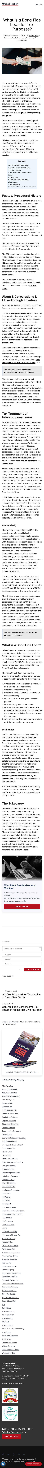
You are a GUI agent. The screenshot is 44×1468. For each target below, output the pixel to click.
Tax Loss (5, 1322)
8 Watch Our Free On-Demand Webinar (22, 187)
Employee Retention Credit (12, 1145)
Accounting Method (9, 1089)
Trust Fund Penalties (10, 1336)
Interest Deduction (9, 1183)
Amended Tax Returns (10, 1096)
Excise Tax (6, 1155)
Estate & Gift (7, 1152)
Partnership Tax (8, 1249)
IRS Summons (7, 1221)
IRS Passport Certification (12, 1214)
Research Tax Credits (10, 1280)
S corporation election (21, 313)
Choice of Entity (8, 1128)
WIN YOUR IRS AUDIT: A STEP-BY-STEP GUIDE (22, 1072)
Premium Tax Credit (9, 1256)
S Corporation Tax (9, 1291)
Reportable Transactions (11, 1273)
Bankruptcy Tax (8, 1100)
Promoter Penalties (9, 1259)
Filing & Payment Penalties (12, 1162)
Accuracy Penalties (9, 1093)
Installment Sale (8, 1179)
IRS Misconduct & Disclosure (13, 1211)
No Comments (22, 40)
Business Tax (7, 1107)
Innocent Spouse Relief (11, 1173)
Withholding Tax (8, 1353)
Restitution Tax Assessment (12, 1284)
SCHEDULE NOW (11, 1436)
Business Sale (7, 1103)
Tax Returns (6, 1332)
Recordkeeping (8, 1270)
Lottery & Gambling (9, 1232)
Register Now (22, 906)
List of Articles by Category (13, 1080)
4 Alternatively (13, 177)
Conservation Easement (11, 1131)
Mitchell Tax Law (8, 1238)
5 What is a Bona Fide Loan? (18, 180)
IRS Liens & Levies (9, 1207)
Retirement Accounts (10, 1287)
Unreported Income (9, 1343)
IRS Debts (6, 1200)
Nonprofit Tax (7, 1242)
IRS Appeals (6, 1193)
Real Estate (6, 1263)
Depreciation (7, 1134)
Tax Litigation (7, 1318)
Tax (36, 38)
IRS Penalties (7, 1218)
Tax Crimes (6, 1308)
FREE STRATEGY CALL (33, 1464)
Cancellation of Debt (10, 1114)
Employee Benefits (9, 1141)
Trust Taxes (6, 1339)
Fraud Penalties (8, 1169)
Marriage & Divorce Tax (11, 1235)
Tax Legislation (8, 1315)
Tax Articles (13, 1022)
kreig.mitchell (33, 35)
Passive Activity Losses (11, 1252)
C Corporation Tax (9, 1110)
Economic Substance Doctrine (14, 1138)
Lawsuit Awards (8, 1225)
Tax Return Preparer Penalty (13, 1329)
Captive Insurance (9, 1121)
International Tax (8, 1186)
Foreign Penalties (8, 1166)
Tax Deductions (8, 1311)
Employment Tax (8, 1148)
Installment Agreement (11, 1176)
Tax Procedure (7, 1325)
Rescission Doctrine (9, 1277)
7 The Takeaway (14, 184)
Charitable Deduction (10, 1124)
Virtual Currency (8, 1346)
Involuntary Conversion (11, 1190)
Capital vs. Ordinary (10, 1117)
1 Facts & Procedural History (18, 165)
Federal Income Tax (22, 38)
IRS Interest (6, 1204)
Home (4, 1022)
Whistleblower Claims (10, 1350)
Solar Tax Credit (8, 1294)
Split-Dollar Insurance (10, 1298)
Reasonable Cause (9, 1266)
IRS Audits (6, 1197)
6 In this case (12, 182)
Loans (32, 38)
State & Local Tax (9, 1301)
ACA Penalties (7, 1086)
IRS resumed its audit (11, 263)
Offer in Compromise (10, 1245)
